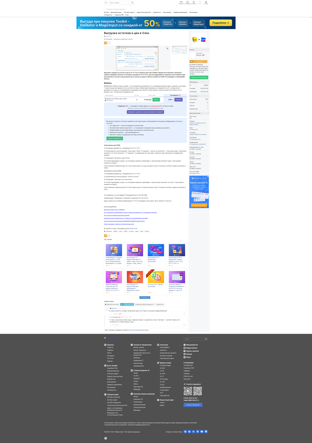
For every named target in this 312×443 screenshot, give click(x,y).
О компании (188, 363)
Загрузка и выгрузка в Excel (198, 123)
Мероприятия (192, 345)
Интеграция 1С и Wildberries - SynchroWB (153, 259)
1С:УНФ (162, 373)
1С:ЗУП (162, 382)
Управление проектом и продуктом (141, 354)
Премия (110, 361)
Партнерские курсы (167, 358)
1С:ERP (162, 368)
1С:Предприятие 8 (195, 139)
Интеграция (111, 387)
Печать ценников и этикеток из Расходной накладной (119, 224)
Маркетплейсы (194, 124)
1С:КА (162, 371)
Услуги (135, 381)
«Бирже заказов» (195, 72)
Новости (110, 347)
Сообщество (111, 390)
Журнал (110, 345)
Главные (110, 350)
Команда (136, 358)
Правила (187, 371)
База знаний (112, 366)
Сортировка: (144, 304)
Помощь (187, 373)
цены (136, 231)
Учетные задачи (112, 373)
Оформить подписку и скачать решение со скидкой (145, 112)
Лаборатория (112, 394)
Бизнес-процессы (139, 350)
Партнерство (138, 387)
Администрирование (114, 384)
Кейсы (135, 384)
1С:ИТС (136, 376)
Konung (113, 308)
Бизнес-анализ (138, 347)
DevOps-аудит (112, 400)
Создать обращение (193, 405)
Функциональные (113, 371)
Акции (135, 373)
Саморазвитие (138, 366)
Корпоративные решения (144, 394)
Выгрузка (109, 231)
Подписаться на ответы (112, 304)
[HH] (193, 432)
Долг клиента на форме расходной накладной (116, 215)
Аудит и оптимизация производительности (114, 409)
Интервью (110, 356)
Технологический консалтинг (117, 405)
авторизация (144, 330)
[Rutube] (206, 432)
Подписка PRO (112, 368)
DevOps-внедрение (114, 402)
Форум (189, 354)
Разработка (111, 379)
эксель (147, 231)
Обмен (115, 231)
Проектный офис (167, 400)
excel (141, 231)
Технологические (139, 407)
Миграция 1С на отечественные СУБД (115, 414)
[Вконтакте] (189, 432)
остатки (131, 231)
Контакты (187, 379)
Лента (109, 353)
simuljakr (115, 317)
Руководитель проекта (168, 353)
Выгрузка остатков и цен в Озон (126, 33)
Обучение (164, 345)
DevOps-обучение (113, 397)
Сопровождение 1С (141, 370)
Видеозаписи (191, 348)
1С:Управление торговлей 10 (198, 144)
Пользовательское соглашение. (115, 425)
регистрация (135, 330)
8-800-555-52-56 (190, 398)
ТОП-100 (110, 358)
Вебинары (137, 389)
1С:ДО (162, 384)
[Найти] (206, 339)
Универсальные (165, 387)
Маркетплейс (165, 363)
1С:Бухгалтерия (165, 365)
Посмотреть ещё (144, 297)
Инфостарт (134, 228)
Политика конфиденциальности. (138, 425)
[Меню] (105, 2)
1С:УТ (162, 376)
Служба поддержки (193, 384)
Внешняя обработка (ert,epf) (198, 134)
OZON (125, 231)
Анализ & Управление (142, 345)
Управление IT (138, 360)
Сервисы (136, 378)
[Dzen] (197, 432)
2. (110, 317)
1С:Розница (164, 379)
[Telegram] (185, 432)
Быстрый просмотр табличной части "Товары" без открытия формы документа (126, 218)
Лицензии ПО (138, 399)
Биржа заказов (192, 351)
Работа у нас (188, 376)
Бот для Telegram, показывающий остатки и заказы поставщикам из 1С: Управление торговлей (130, 212)
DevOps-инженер (166, 356)
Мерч (188, 357)
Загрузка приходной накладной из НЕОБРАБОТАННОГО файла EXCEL (124, 221)
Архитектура (138, 363)
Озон (120, 231)
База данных (111, 382)
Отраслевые (137, 402)
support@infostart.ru (191, 400)
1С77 (161, 393)
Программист (165, 347)
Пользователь (194, 129)
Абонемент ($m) (194, 173)
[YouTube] (201, 432)
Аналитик (163, 350)
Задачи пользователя (115, 376)
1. (109, 308)
